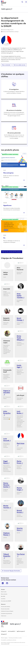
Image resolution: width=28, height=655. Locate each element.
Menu (26, 2)
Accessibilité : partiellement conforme (8, 640)
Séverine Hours (20, 529)
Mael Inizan (20, 443)
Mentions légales (4, 637)
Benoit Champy (19, 319)
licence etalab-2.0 (4, 643)
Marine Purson (19, 462)
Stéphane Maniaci (6, 534)
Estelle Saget (19, 366)
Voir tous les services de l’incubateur (11, 252)
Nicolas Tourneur (6, 507)
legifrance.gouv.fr (21, 631)
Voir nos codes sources (19, 65)
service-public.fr (11, 631)
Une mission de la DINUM (6, 601)
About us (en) (3, 591)
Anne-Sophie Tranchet (20, 296)
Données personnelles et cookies (15, 637)
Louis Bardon (19, 412)
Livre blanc (3, 598)
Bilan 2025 (3, 596)
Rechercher (22, 2)
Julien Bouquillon (7, 412)
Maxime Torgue (19, 489)
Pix (4, 238)
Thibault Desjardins (6, 555)
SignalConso (7, 205)
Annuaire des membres (5, 606)
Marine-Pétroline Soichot (6, 485)
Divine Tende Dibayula (20, 338)
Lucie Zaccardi (6, 440)
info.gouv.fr (4, 631)
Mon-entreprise (8, 173)
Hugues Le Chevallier (6, 392)
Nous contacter (6, 65)
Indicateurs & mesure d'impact (7, 611)
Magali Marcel (5, 462)
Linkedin (2, 583)
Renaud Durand (19, 511)
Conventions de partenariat (6, 613)
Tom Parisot (21, 554)
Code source (3, 615)
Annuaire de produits (5, 609)
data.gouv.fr (4, 634)
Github (7, 583)
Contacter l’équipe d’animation (12, 571)
